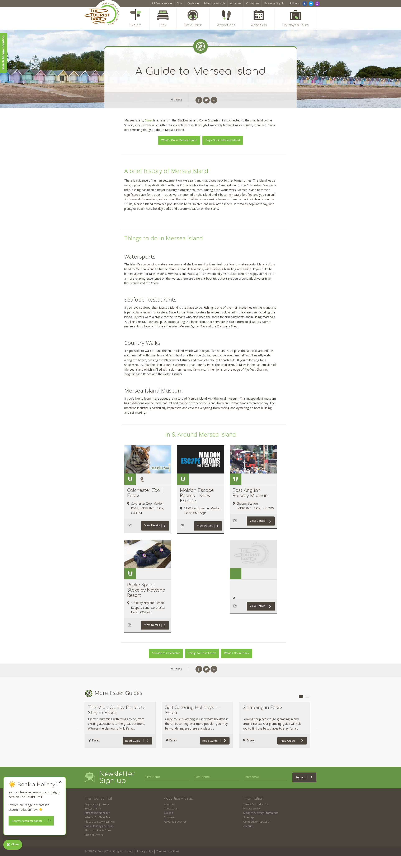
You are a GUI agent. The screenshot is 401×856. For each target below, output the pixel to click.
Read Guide (133, 741)
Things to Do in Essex (202, 653)
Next (316, 728)
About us (235, 3)
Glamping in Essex (262, 707)
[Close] (60, 781)
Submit (300, 777)
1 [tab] (301, 696)
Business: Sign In (274, 3)
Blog (179, 3)
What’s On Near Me (97, 817)
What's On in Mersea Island (179, 140)
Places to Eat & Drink (98, 830)
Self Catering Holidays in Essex (192, 710)
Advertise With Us (214, 3)
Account (248, 826)
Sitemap (248, 817)
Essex (178, 99)
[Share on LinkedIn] (214, 100)
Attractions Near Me (97, 813)
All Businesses (160, 3)
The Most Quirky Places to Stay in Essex (117, 710)
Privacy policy (252, 809)
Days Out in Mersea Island (223, 140)
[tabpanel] (120, 725)
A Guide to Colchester (166, 653)
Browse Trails (93, 809)
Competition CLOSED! (256, 822)
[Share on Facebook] (198, 100)
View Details (152, 525)
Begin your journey (97, 804)
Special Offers (94, 835)
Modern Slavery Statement (260, 813)
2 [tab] (307, 696)
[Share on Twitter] (206, 100)
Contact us (252, 3)
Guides (191, 3)
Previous (78, 728)
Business (170, 817)
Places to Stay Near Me (100, 822)
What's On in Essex (236, 653)
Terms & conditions (255, 804)
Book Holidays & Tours (99, 826)
